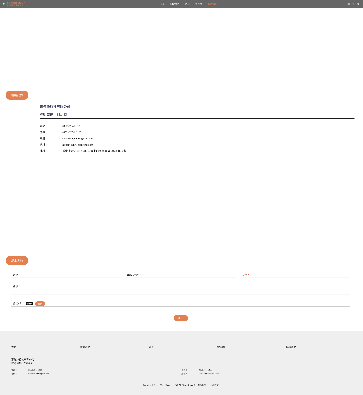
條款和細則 (202, 385)
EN (348, 4)
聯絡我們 (212, 4)
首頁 (162, 4)
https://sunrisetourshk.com (77, 144)
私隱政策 (215, 385)
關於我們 (175, 4)
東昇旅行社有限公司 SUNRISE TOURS (16, 4)
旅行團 (198, 4)
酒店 (187, 4)
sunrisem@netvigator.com (77, 138)
